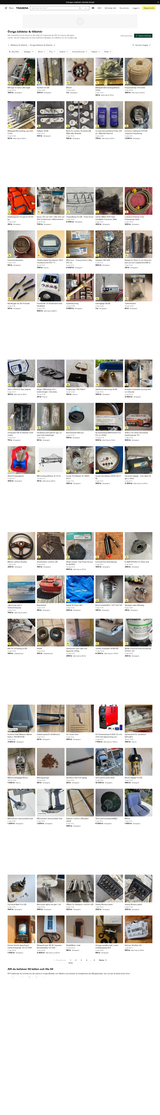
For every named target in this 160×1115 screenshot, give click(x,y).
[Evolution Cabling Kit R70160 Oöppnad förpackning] (138, 115)
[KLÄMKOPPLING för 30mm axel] (138, 546)
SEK (99, 8)
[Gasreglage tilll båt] (109, 287)
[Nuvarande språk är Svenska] (93, 8)
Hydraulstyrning (72, 303)
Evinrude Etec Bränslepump (106, 562)
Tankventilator (130, 303)
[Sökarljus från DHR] (109, 244)
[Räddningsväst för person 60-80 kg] (21, 201)
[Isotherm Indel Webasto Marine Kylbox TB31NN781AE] (21, 718)
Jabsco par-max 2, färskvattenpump (15, 606)
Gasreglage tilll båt (102, 303)
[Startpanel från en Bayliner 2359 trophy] (21, 417)
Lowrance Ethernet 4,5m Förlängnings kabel (134, 218)
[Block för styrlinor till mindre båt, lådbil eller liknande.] (80, 115)
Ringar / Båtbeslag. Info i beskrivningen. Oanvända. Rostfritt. (47, 390)
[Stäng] (158, 2)
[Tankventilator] (138, 287)
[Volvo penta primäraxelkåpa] (109, 802)
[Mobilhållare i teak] (80, 929)
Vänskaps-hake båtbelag (134, 605)
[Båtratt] (80, 72)
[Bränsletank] (51, 589)
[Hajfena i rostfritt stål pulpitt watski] (80, 802)
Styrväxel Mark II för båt (17, 904)
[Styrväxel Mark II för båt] (21, 888)
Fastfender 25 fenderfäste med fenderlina (49, 304)
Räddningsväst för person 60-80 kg (20, 218)
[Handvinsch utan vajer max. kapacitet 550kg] (80, 632)
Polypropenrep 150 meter (135, 88)
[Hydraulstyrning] (80, 287)
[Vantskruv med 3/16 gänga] (80, 762)
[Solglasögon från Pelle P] (80, 373)
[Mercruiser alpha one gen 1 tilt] (51, 888)
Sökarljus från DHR (102, 260)
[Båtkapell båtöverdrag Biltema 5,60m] (109, 72)
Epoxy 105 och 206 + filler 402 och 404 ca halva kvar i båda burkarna (50, 218)
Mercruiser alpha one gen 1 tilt (49, 904)
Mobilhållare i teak (73, 945)
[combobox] (56, 8)
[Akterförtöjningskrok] (21, 460)
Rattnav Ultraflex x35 (133, 945)
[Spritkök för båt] (51, 72)
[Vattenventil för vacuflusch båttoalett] (138, 718)
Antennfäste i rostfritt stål (47, 562)
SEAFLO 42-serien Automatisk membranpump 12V (136, 434)
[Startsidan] (22, 8)
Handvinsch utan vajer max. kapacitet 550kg (77, 649)
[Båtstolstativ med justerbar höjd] (21, 802)
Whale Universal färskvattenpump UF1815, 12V (138, 649)
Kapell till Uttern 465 (74, 605)
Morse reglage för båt (133, 778)
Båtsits (127, 818)
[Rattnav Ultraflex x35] (138, 929)
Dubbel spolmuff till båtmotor (48, 734)
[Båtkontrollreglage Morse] (21, 762)
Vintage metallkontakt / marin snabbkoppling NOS (106, 946)
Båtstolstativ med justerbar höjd (20, 818)
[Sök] (79, 8)
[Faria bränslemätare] (21, 244)
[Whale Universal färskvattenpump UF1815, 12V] (138, 632)
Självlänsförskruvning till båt (106, 389)
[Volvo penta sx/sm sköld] (109, 762)
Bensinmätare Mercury (75, 433)
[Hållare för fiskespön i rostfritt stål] (80, 888)
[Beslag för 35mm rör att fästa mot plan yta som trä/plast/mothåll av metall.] (138, 244)
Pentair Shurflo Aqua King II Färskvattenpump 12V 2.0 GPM (20, 946)
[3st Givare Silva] (80, 718)
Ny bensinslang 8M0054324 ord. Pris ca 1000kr (108, 434)
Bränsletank (41, 605)
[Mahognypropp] (51, 762)
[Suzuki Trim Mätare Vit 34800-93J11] (80, 460)
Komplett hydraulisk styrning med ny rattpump (138, 390)
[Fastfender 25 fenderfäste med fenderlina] (51, 287)
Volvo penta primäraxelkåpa (106, 818)
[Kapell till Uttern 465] (80, 589)
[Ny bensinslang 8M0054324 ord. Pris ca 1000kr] (109, 417)
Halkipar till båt (42, 131)
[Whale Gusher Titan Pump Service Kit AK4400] (80, 546)
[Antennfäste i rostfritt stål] (51, 546)
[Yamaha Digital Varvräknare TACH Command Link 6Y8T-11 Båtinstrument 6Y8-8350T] (51, 244)
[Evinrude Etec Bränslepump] (109, 546)
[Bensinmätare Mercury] (80, 417)
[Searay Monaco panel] (109, 888)
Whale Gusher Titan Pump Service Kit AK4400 (79, 563)
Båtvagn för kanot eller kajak (19, 88)
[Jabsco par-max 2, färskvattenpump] (21, 589)
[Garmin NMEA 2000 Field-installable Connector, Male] (109, 201)
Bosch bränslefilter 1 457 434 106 (108, 605)
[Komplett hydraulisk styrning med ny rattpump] (138, 373)
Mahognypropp (43, 778)
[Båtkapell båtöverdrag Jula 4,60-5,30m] (21, 115)
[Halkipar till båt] (51, 115)
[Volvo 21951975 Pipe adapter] (21, 373)
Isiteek (39, 648)
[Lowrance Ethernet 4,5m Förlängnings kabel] (138, 201)
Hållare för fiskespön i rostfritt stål (79, 904)
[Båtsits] (138, 802)
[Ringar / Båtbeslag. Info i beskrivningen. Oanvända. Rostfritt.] (51, 373)
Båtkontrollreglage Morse (18, 778)
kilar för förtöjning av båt (17, 648)
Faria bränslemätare (15, 260)
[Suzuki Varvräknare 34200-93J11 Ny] (109, 460)
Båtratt (69, 88)
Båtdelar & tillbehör (19, 45)
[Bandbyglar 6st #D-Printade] (21, 287)
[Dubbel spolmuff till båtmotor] (51, 718)
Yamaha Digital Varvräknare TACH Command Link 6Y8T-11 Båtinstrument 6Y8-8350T (50, 261)
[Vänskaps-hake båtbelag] (138, 589)
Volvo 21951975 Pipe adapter (19, 389)
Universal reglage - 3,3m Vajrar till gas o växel (138, 477)
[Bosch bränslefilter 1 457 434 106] (109, 589)
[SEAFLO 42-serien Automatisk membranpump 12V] (138, 417)
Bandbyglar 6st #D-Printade (19, 303)
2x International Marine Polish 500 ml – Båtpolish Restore (108, 132)
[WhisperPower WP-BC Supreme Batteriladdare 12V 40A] (51, 929)
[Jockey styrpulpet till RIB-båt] (109, 632)
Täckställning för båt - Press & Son (79, 217)
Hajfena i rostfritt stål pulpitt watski (77, 820)
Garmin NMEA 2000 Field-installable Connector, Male (106, 218)
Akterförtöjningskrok (16, 476)
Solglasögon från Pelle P (75, 389)
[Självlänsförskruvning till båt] (109, 373)
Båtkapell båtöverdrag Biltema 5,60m (107, 89)
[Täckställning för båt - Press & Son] (80, 201)
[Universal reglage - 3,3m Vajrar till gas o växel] (138, 460)
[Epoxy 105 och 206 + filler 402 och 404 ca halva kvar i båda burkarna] (51, 201)
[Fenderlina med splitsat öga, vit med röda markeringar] (51, 417)
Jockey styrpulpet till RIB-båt (106, 648)
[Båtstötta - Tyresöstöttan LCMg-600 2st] (80, 244)
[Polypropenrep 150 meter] (138, 72)
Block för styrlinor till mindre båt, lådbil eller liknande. (79, 132)
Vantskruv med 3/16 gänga (76, 778)
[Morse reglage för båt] (138, 762)
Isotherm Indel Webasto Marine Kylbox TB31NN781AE (20, 735)
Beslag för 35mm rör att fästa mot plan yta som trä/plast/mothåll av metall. (138, 261)
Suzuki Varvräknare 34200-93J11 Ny (108, 477)
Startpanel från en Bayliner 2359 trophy (20, 434)
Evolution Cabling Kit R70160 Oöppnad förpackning (136, 132)
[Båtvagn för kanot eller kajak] (21, 72)
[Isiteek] (51, 632)
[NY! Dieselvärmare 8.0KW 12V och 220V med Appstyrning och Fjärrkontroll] (109, 718)
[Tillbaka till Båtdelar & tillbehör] (9, 45)
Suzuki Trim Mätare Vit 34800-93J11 (78, 477)
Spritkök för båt (43, 88)
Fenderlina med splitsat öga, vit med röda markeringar (49, 434)
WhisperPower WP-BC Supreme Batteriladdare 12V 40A (49, 946)
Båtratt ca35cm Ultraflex (17, 562)
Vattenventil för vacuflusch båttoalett (135, 735)
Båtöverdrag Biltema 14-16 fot (49, 476)
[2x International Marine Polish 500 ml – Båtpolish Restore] (109, 115)
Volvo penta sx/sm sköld (104, 778)
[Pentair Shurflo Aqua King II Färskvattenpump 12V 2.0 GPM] (21, 929)
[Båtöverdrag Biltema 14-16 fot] (51, 460)
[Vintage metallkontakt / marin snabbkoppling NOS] (109, 929)
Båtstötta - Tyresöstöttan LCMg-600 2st (79, 261)
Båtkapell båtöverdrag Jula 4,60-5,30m (21, 132)
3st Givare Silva (72, 734)
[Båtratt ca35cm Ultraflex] (21, 546)
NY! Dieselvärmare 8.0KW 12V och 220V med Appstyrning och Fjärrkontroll (108, 735)
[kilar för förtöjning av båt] (21, 632)
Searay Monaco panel (104, 904)
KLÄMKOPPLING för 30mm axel (137, 562)
